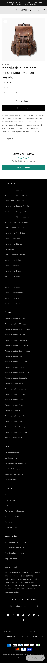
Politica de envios (12, 522)
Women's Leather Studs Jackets (17, 329)
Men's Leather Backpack (14, 292)
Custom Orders (11, 527)
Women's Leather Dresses (15, 335)
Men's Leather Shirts (13, 260)
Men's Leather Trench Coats (15, 233)
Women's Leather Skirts (14, 410)
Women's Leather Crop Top (15, 394)
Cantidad (5, 88)
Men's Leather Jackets (13, 190)
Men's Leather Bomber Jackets (17, 206)
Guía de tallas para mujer (15, 548)
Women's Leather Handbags (16, 432)
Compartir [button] (9, 139)
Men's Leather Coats (13, 238)
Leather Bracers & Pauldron (15, 463)
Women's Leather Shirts (14, 400)
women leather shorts (13, 437)
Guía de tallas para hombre (15, 542)
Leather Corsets (11, 480)
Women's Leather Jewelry (15, 427)
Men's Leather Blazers (13, 244)
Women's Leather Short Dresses (17, 351)
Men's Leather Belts (12, 287)
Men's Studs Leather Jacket (15, 200)
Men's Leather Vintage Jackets (16, 211)
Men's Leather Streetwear (15, 255)
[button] (3, 10)
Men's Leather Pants (12, 266)
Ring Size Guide (11, 559)
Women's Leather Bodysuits (16, 383)
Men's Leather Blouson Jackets (17, 217)
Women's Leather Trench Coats (17, 373)
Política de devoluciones (14, 511)
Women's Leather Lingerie (15, 421)
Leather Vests (10, 249)
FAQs (7, 505)
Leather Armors (11, 458)
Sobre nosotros (11, 495)
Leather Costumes (12, 453)
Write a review (23, 167)
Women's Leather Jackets (15, 318)
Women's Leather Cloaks (14, 367)
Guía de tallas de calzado (14, 553)
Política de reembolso (37, 654)
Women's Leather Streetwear (16, 389)
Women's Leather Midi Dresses (17, 345)
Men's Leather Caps (12, 298)
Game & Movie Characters (15, 474)
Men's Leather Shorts (13, 271)
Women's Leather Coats (14, 356)
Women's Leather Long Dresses (17, 340)
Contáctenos (10, 500)
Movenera (11, 654)
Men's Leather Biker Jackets (16, 195)
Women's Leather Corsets (15, 416)
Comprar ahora (23, 108)
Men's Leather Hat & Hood (15, 276)
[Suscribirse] (37, 606)
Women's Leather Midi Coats (16, 362)
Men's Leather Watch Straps (16, 303)
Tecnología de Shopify (21, 654)
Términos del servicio (24, 658)
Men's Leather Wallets (13, 282)
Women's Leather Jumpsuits (16, 378)
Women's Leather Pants (14, 405)
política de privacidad (13, 516)
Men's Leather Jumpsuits (14, 228)
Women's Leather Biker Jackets (17, 324)
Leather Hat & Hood (12, 469)
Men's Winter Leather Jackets (16, 222)
